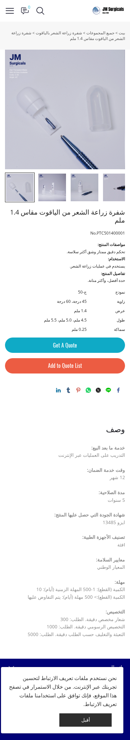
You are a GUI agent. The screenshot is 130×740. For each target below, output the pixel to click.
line (108, 390)
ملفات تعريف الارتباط (64, 678)
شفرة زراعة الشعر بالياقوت (59, 33)
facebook (118, 390)
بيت (122, 33)
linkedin (58, 390)
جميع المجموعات (100, 33)
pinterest (78, 390)
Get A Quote (65, 345)
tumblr (68, 390)
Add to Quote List (65, 365)
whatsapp (88, 390)
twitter (98, 390)
